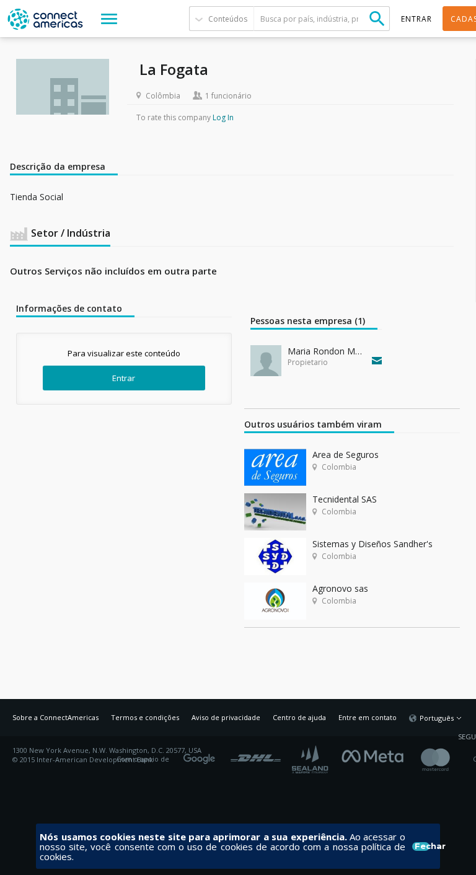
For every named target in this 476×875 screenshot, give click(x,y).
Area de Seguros (345, 454)
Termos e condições (145, 717)
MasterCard (446, 759)
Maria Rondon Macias (327, 351)
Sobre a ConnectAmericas (55, 717)
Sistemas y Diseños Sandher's (372, 544)
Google (201, 754)
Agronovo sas (340, 588)
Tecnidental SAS (344, 499)
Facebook (376, 754)
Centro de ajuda (299, 717)
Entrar (123, 378)
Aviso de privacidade (226, 717)
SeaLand (311, 759)
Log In (223, 117)
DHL (256, 754)
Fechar (422, 846)
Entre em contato (367, 717)
